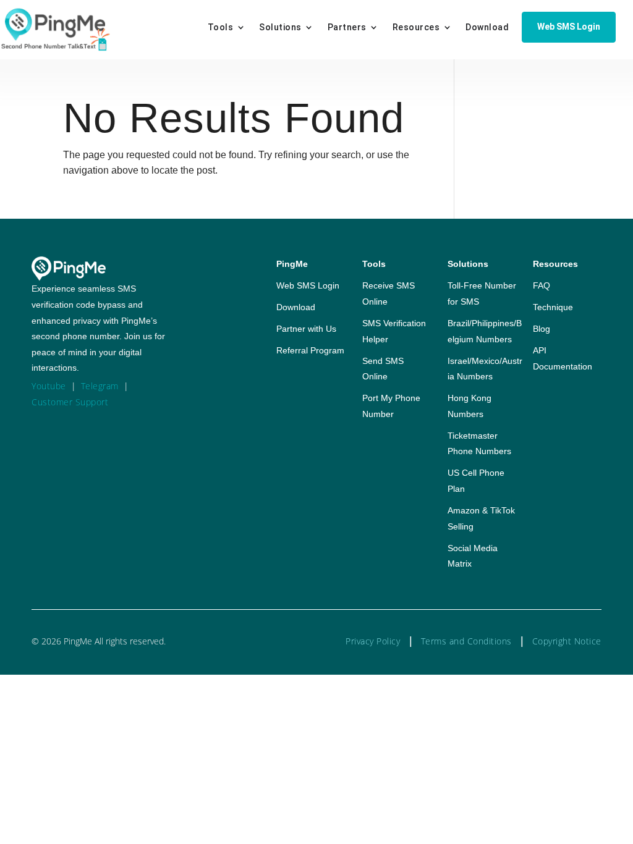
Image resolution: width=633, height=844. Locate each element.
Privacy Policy (373, 641)
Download (487, 27)
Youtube (49, 386)
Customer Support (70, 402)
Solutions (280, 27)
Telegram (100, 386)
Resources (416, 27)
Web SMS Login (568, 27)
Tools (221, 27)
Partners (347, 27)
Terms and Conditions (466, 641)
